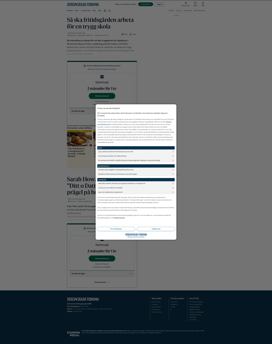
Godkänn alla (156, 229)
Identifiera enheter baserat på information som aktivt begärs (117, 174)
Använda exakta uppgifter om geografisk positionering (115, 170)
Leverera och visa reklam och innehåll (110, 188)
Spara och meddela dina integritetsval (110, 192)
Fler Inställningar (116, 229)
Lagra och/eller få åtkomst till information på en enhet (115, 151)
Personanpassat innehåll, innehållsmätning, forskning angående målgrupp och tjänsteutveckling (129, 160)
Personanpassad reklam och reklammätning (112, 156)
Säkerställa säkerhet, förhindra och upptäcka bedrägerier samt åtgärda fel (121, 183)
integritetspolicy (119, 218)
